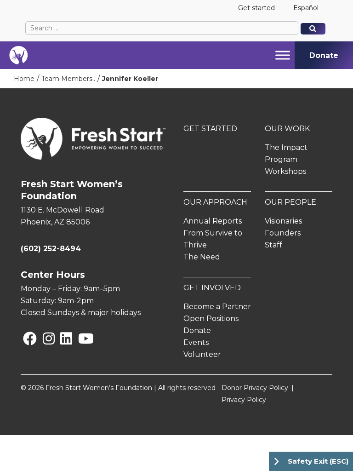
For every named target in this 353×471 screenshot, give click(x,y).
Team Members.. (68, 79)
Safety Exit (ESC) (318, 461)
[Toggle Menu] (282, 55)
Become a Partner (217, 306)
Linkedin (62, 338)
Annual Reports (212, 221)
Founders (283, 233)
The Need (201, 257)
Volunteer (202, 354)
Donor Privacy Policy (255, 388)
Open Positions (211, 318)
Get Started (210, 128)
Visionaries (283, 221)
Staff (273, 245)
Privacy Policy (244, 400)
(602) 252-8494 (51, 248)
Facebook (25, 338)
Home (24, 79)
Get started (256, 8)
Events (196, 342)
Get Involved (212, 287)
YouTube (79, 338)
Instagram (45, 338)
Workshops (285, 171)
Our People (290, 202)
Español (306, 8)
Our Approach (215, 202)
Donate (197, 330)
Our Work (287, 128)
